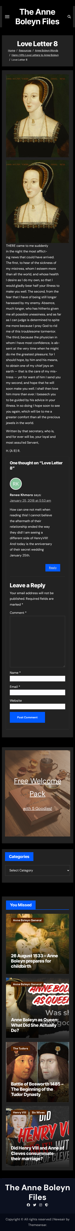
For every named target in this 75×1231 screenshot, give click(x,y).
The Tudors (20, 1048)
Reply (53, 567)
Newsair (59, 1219)
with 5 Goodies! (37, 808)
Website (16, 700)
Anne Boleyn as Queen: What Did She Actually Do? (35, 1025)
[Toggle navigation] (7, 16)
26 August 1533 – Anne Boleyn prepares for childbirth (34, 961)
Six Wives (38, 1112)
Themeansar (37, 1225)
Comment (18, 613)
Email (15, 687)
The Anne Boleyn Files (37, 16)
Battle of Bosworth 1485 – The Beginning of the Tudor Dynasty (37, 1089)
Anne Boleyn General (27, 920)
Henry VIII (19, 1112)
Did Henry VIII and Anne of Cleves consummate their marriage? (37, 1153)
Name (15, 673)
